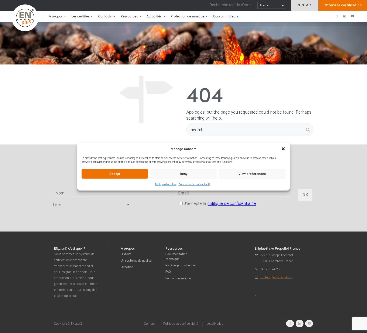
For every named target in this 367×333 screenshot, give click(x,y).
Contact (149, 323)
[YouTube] (352, 16)
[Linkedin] (345, 16)
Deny (183, 174)
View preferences (252, 174)
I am (57, 204)
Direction (127, 267)
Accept (114, 174)
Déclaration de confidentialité (194, 184)
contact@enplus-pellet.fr (276, 277)
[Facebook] (337, 16)
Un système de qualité (136, 261)
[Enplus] (25, 17)
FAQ (168, 272)
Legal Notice (215, 323)
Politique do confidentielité (180, 323)
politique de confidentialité (231, 203)
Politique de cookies (165, 184)
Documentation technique (176, 256)
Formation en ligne (178, 278)
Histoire (126, 254)
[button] (283, 149)
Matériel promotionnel (180, 265)
